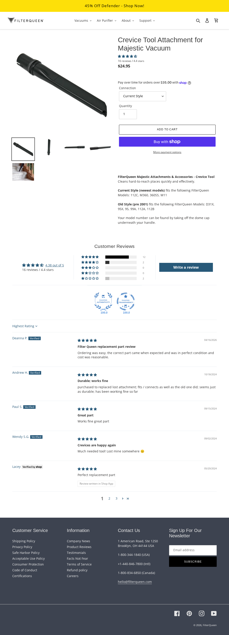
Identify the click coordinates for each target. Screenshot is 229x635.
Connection (127, 88)
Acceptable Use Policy (28, 558)
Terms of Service (79, 564)
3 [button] (116, 498)
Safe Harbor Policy (26, 553)
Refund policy (77, 570)
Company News (78, 541)
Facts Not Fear (77, 558)
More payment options (167, 152)
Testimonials (76, 553)
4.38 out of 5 (54, 265)
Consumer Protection (28, 564)
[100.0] (103, 301)
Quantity (125, 106)
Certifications (22, 576)
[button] (127, 56)
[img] (87, 340)
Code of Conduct (24, 570)
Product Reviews (79, 547)
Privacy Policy (22, 547)
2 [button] (109, 498)
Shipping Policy (23, 541)
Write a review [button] (186, 267)
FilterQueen (210, 625)
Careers (72, 576)
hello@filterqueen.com (135, 582)
